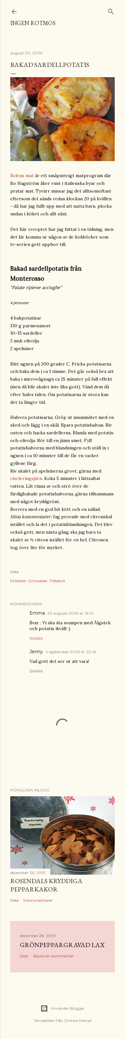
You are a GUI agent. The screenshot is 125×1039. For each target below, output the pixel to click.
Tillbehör (57, 580)
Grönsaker (37, 580)
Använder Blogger (68, 1008)
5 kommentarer (38, 900)
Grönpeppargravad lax (62, 945)
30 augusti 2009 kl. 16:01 (70, 613)
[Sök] (111, 10)
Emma (37, 613)
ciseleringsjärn (26, 478)
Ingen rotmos (32, 23)
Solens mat (22, 175)
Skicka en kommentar (53, 955)
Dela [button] (14, 571)
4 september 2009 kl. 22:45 (71, 651)
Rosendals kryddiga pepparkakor (46, 885)
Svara (36, 638)
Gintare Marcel (77, 1020)
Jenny (36, 652)
